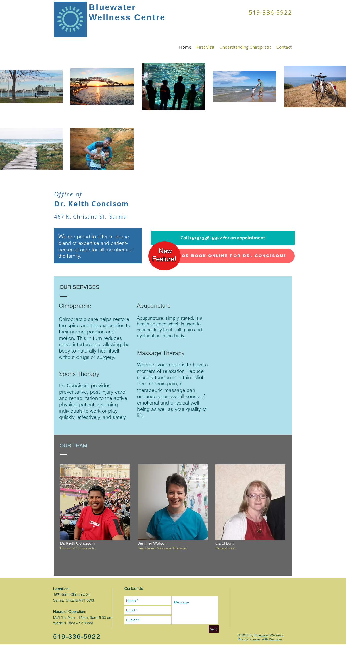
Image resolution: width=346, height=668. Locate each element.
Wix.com (275, 639)
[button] (95, 518)
